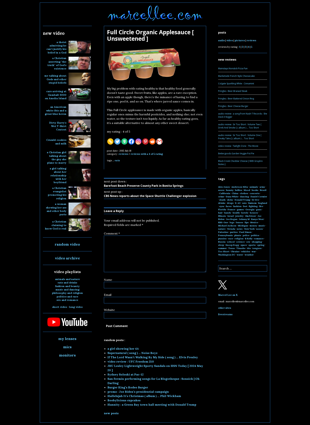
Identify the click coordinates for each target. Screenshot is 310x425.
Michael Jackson (227, 225)
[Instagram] (138, 141)
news (240, 228)
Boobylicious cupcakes (123, 400)
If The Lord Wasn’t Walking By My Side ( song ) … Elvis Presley (152, 357)
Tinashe (240, 248)
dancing (244, 196)
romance (259, 238)
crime (221, 196)
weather (249, 254)
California (224, 193)
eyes (221, 206)
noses (259, 228)
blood (247, 190)
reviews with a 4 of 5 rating (147, 154)
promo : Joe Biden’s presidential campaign (138, 391)
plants (237, 235)
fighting (253, 206)
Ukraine (235, 251)
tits (249, 248)
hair (220, 212)
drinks (221, 203)
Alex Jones (224, 187)
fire (261, 206)
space (244, 245)
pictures (240, 40)
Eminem (252, 203)
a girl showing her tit (123, 348)
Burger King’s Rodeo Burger (127, 387)
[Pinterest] (145, 141)
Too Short (223, 251)
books (255, 190)
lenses (239, 222)
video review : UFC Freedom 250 (130, 361)
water (240, 254)
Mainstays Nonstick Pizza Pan (233, 68)
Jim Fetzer (250, 216)
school (231, 241)
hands (227, 212)
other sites (224, 307)
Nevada (231, 228)
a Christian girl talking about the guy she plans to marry (56, 157)
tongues (257, 248)
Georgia (249, 209)
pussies (222, 238)
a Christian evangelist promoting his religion (57, 193)
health (236, 212)
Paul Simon (245, 232)
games (240, 209)
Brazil (263, 190)
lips (247, 222)
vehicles (245, 251)
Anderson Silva (239, 187)
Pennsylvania (225, 235)
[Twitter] (117, 141)
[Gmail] (159, 141)
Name (108, 279)
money (253, 225)
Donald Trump (242, 199)
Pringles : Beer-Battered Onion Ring (236, 98)
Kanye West (257, 219)
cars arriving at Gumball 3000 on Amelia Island (55, 95)
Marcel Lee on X (228, 295)
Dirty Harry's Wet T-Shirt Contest (57, 126)
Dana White (232, 196)
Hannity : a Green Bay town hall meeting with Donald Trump (151, 404)
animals (254, 187)
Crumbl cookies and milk (56, 141)
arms (262, 187)
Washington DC (226, 254)
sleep (221, 245)
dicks (230, 199)
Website (109, 310)
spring (260, 245)
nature (222, 228)
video (229, 40)
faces (229, 206)
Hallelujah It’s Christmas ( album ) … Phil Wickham (144, 396)
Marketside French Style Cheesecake (236, 76)
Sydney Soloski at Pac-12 (125, 374)
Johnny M (244, 219)
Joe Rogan (231, 219)
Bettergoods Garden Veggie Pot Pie (236, 153)
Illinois (222, 216)
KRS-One (223, 222)
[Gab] (124, 141)
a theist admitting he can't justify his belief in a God (56, 47)
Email (107, 295)
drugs (230, 203)
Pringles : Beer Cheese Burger (233, 106)
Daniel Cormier (259, 196)
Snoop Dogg (232, 245)
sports (252, 245)
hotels (244, 212)
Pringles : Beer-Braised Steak (232, 91)
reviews (123, 154)
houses (254, 212)
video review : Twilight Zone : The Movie (238, 145)
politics (255, 235)
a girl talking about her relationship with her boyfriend (58, 175)
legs (232, 222)
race (230, 238)
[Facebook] (131, 141)
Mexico (254, 222)
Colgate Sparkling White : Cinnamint (236, 83)
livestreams (225, 314)
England (262, 203)
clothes (244, 193)
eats (117, 160)
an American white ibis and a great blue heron (55, 110)
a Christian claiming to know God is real (55, 225)
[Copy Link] (110, 141)
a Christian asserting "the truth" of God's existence (56, 63)
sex (248, 241)
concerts (255, 193)
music (262, 225)
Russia (222, 241)
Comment (112, 233)
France (231, 209)
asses (221, 190)
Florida (222, 209)
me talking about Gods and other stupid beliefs (55, 79)
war (254, 251)
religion (239, 238)
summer (222, 248)
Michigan (243, 225)
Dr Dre (255, 199)
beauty (229, 190)
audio (221, 40)
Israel (230, 216)
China (235, 193)
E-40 (237, 203)
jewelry (239, 216)
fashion (237, 206)
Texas (231, 248)
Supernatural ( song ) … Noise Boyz (132, 353)
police (246, 235)
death (222, 199)
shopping (257, 241)
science (240, 241)
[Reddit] (152, 141)
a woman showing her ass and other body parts (56, 209)
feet (245, 206)
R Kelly (248, 238)
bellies (238, 190)
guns (259, 209)
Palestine (223, 232)
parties (234, 232)
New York (249, 228)
